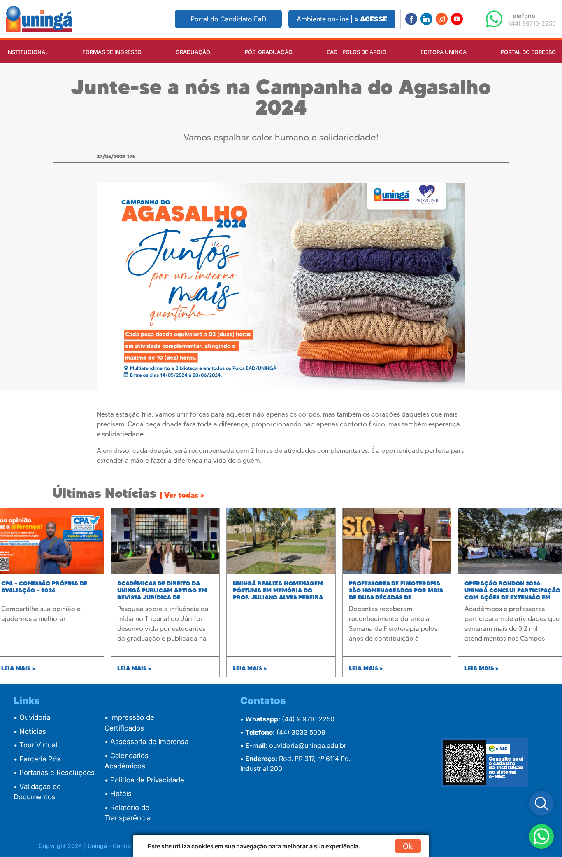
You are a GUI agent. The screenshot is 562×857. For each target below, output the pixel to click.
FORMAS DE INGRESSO (112, 52)
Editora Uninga (443, 52)
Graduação (193, 52)
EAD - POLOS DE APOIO (356, 52)
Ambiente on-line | (342, 19)
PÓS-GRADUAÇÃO (269, 52)
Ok (408, 846)
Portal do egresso (528, 52)
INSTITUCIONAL (27, 52)
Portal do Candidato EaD (228, 19)
